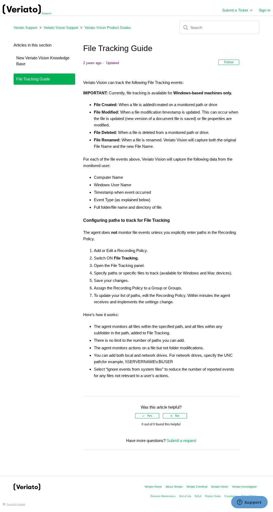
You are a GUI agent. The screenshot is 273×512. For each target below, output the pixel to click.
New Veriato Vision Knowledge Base (42, 61)
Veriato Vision (219, 486)
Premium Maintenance (163, 496)
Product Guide (213, 496)
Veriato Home (153, 486)
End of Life (185, 496)
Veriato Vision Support (61, 28)
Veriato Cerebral (196, 486)
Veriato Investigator (244, 486)
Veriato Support (25, 28)
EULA (198, 496)
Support (46, 13)
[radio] (147, 415)
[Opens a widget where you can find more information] (249, 502)
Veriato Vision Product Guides (108, 28)
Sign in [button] (264, 10)
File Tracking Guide (33, 79)
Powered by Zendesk (15, 504)
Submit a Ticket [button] (235, 10)
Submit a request (181, 440)
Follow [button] (229, 62)
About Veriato (174, 486)
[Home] (27, 489)
